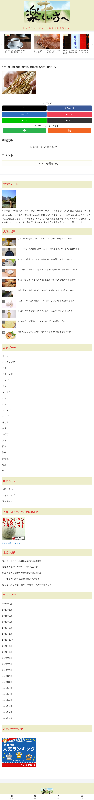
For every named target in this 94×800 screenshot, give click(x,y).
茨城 (4, 440)
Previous (2, 45)
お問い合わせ (8, 489)
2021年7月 (7, 622)
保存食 (5, 422)
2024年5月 (7, 616)
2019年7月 (7, 682)
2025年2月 (7, 604)
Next (92, 45)
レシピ (5, 416)
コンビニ (6, 380)
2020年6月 (7, 646)
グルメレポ (7, 374)
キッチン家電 (8, 362)
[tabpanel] (18, 44)
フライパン (7, 410)
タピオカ (6, 392)
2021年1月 (7, 634)
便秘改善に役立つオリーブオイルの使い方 (21, 567)
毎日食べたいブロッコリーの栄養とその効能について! (27, 585)
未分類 (5, 434)
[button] (69, 120)
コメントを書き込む (47, 163)
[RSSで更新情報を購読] (69, 130)
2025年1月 (7, 610)
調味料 (5, 452)
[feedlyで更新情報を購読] (24, 130)
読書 (4, 446)
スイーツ (6, 386)
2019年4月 (7, 700)
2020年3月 (7, 664)
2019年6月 (7, 688)
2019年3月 (7, 706)
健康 (4, 428)
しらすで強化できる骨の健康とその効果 (20, 579)
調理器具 (6, 458)
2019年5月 (7, 694)
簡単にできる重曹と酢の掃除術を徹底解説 (21, 573)
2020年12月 (7, 640)
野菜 (4, 464)
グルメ (5, 368)
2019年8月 (7, 676)
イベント (6, 356)
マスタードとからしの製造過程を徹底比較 (21, 561)
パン (4, 398)
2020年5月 (7, 652)
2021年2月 (7, 628)
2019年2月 (7, 712)
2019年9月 (7, 670)
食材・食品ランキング (11, 543)
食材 (4, 471)
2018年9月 (7, 718)
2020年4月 (7, 658)
